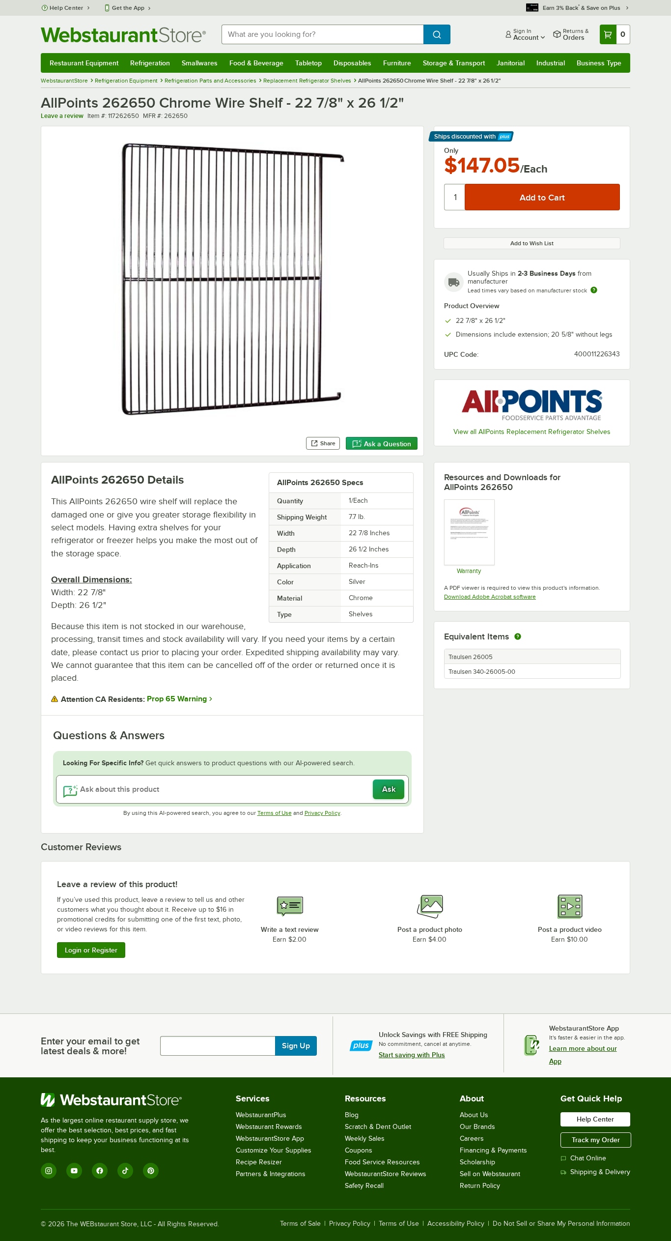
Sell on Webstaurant (490, 1174)
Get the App (128, 7)
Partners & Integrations (271, 1174)
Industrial (550, 63)
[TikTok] (125, 1171)
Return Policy (480, 1185)
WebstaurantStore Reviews (385, 1174)
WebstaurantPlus (261, 1115)
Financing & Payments (493, 1150)
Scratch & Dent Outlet (378, 1126)
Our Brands (477, 1126)
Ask (388, 789)
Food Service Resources (382, 1162)
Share (328, 443)
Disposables (352, 63)
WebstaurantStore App (270, 1138)
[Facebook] (100, 1171)
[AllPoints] (532, 405)
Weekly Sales (365, 1138)
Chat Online (588, 1158)
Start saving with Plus (412, 1055)
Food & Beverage (256, 63)
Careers (472, 1138)
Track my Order (596, 1140)
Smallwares (200, 63)
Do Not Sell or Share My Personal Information (561, 1223)
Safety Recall (364, 1185)
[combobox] (322, 34)
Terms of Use (274, 812)
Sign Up (296, 1045)
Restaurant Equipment (84, 63)
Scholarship (477, 1162)
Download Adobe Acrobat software (490, 596)
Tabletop (308, 63)
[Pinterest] (151, 1171)
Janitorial (511, 63)
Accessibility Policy (455, 1223)
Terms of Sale (300, 1223)
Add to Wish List (532, 243)
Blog (352, 1115)
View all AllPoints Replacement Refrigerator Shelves (532, 431)
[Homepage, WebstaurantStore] (123, 34)
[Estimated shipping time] (594, 290)
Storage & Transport (454, 63)
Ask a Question (387, 444)
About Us (474, 1115)
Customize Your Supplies (273, 1150)
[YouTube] (74, 1171)
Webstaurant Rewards (269, 1126)
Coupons (358, 1150)
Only (451, 150)
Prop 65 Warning (177, 698)
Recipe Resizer (259, 1162)
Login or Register (91, 950)
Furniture (397, 63)
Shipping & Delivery (600, 1172)
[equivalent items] (518, 636)
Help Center (67, 7)
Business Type (599, 63)
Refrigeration (150, 63)
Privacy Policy (322, 812)
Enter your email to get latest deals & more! (90, 1046)
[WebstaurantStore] (121, 1100)
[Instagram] (48, 1171)
